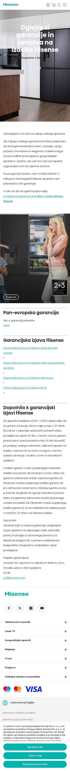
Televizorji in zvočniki (17, 622)
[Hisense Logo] (22, 4)
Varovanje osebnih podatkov (19, 712)
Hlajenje (10, 649)
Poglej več (11, 297)
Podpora (10, 667)
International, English (22, 702)
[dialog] (35, 746)
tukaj (6, 325)
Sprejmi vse (35, 747)
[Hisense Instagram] (31, 608)
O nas (8, 658)
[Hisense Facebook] (9, 608)
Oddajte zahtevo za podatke (22, 676)
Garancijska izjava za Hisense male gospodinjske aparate (33, 365)
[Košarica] (54, 5)
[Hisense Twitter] (20, 608)
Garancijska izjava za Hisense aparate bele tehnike (30, 350)
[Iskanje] (59, 5)
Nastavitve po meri (35, 764)
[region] (35, 66)
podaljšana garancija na (33, 198)
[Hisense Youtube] (42, 608)
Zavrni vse (35, 756)
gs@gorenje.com (14, 578)
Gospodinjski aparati (18, 640)
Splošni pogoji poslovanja (17, 719)
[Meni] (65, 5)
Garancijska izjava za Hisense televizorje (28, 378)
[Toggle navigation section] (65, 622)
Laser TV (10, 631)
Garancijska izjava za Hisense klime (25, 388)
